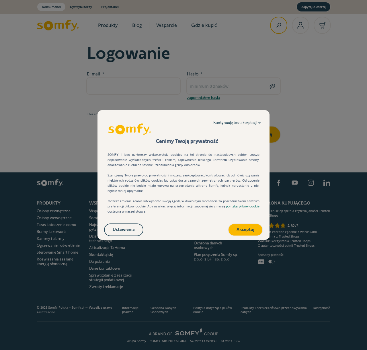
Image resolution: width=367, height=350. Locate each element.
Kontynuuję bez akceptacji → (237, 122)
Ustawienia (124, 229)
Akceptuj (245, 229)
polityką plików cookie (242, 206)
